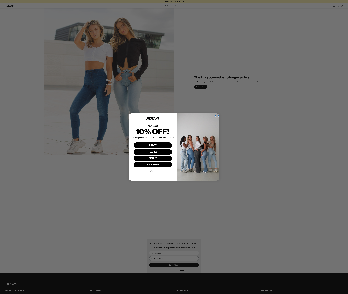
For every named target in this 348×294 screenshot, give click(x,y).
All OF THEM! (152, 165)
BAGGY (153, 145)
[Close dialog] (217, 115)
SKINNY (153, 158)
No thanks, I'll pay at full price (153, 171)
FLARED (153, 152)
